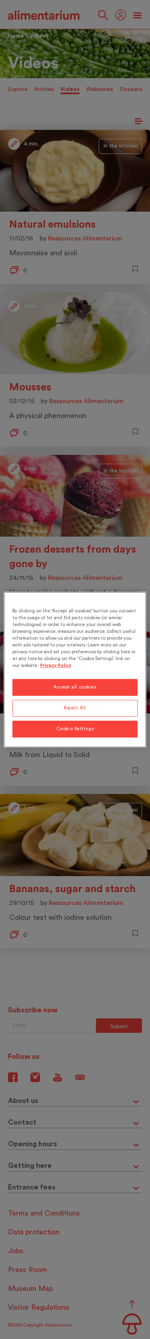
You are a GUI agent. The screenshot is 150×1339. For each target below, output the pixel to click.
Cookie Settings (75, 729)
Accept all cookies (75, 687)
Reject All (75, 708)
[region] (75, 669)
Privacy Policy (55, 665)
